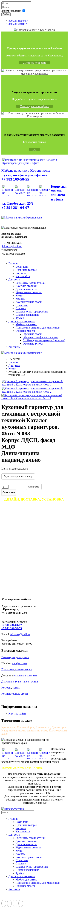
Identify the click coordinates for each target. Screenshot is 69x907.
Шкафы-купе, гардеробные (32, 311)
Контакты (14, 346)
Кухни (19, 295)
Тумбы (20, 317)
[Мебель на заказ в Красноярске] (21, 217)
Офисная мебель (25, 330)
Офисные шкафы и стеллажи (40, 337)
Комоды (20, 298)
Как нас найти (17, 713)
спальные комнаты (25, 675)
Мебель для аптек (26, 324)
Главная (13, 263)
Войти (6, 14)
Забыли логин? (17, 23)
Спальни (21, 308)
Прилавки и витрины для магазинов (38, 327)
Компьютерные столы (29, 301)
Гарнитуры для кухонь (15, 657)
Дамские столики (26, 285)
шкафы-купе (19, 663)
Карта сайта (23, 276)
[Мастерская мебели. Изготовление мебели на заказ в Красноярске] (34, 163)
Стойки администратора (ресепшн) (44, 340)
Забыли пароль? (18, 20)
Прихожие (22, 305)
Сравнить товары (26, 269)
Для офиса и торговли (21, 321)
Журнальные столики (29, 292)
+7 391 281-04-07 (11, 625)
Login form (22, 266)
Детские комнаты (26, 289)
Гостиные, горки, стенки (30, 282)
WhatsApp (25, 767)
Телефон (6, 767)
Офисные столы (32, 333)
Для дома (14, 279)
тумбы (16, 687)
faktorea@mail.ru (12, 246)
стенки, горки (23, 669)
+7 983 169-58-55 (11, 628)
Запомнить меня (11, 10)
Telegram (37, 767)
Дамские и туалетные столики (19, 681)
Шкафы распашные (27, 314)
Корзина (21, 273)
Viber (15, 767)
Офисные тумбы (33, 343)
